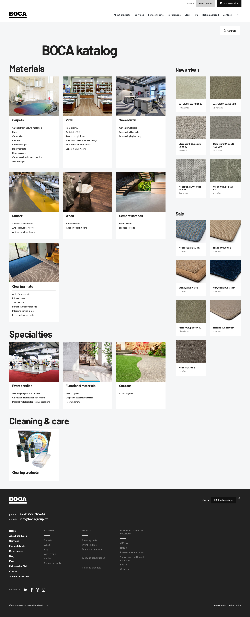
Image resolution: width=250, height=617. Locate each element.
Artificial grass (126, 393)
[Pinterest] (38, 589)
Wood (70, 216)
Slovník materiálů (19, 576)
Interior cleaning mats (23, 311)
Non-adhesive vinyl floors (78, 144)
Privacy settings (221, 605)
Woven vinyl (127, 120)
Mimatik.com (42, 605)
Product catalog (231, 3)
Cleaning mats (22, 286)
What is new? (205, 3)
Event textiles (22, 386)
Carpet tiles (17, 136)
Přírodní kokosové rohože (24, 306)
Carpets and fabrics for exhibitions (28, 397)
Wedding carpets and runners (26, 393)
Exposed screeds (127, 228)
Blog (187, 14)
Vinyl (69, 120)
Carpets (18, 120)
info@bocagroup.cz (34, 519)
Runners (16, 140)
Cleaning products (25, 472)
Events (123, 564)
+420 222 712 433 (32, 514)
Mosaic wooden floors (76, 228)
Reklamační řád (210, 14)
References (174, 14)
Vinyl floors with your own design (81, 140)
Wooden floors (73, 223)
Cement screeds (131, 216)
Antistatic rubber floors (23, 232)
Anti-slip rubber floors (23, 228)
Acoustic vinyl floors (75, 136)
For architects (156, 14)
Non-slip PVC (72, 128)
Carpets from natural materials (27, 128)
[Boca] (18, 14)
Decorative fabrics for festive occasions (31, 402)
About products (122, 14)
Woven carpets (19, 161)
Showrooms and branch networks (132, 559)
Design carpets (19, 153)
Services (139, 14)
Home (12, 530)
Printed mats (18, 298)
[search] (237, 14)
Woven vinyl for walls (129, 132)
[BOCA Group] (18, 500)
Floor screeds (125, 223)
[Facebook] (32, 589)
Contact (227, 14)
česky (190, 3)
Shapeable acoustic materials (79, 397)
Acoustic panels (73, 393)
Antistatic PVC (73, 132)
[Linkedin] (26, 589)
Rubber (17, 216)
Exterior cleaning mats (23, 315)
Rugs (14, 132)
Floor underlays (73, 402)
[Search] (239, 498)
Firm (196, 14)
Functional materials (80, 386)
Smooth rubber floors (22, 223)
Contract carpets (20, 144)
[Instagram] (43, 589)
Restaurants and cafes (132, 552)
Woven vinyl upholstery (130, 136)
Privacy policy (235, 605)
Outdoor (125, 386)
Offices (124, 543)
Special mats (18, 302)
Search (231, 30)
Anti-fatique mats (21, 294)
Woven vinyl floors (128, 128)
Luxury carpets (19, 149)
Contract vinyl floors (76, 149)
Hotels (123, 548)
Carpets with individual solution (27, 157)
